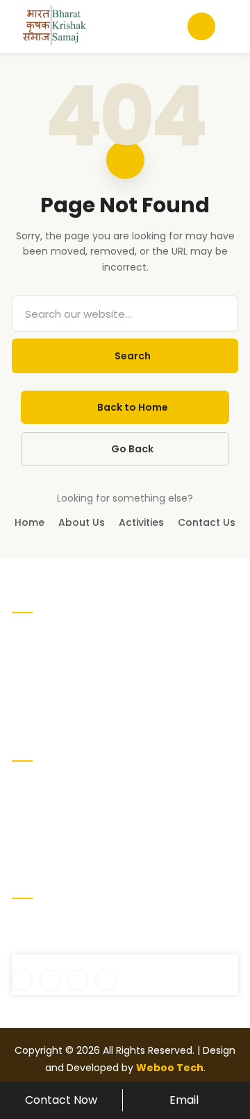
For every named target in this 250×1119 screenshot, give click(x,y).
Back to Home (132, 407)
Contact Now (61, 1100)
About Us (81, 522)
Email (184, 1100)
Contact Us (206, 522)
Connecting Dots (53, 830)
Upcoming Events (173, 785)
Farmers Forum (48, 852)
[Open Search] (201, 26)
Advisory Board (47, 807)
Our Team (156, 807)
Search (133, 356)
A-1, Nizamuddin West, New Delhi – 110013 (117, 923)
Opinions (152, 830)
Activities (141, 522)
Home (29, 522)
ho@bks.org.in (54, 946)
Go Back (132, 449)
